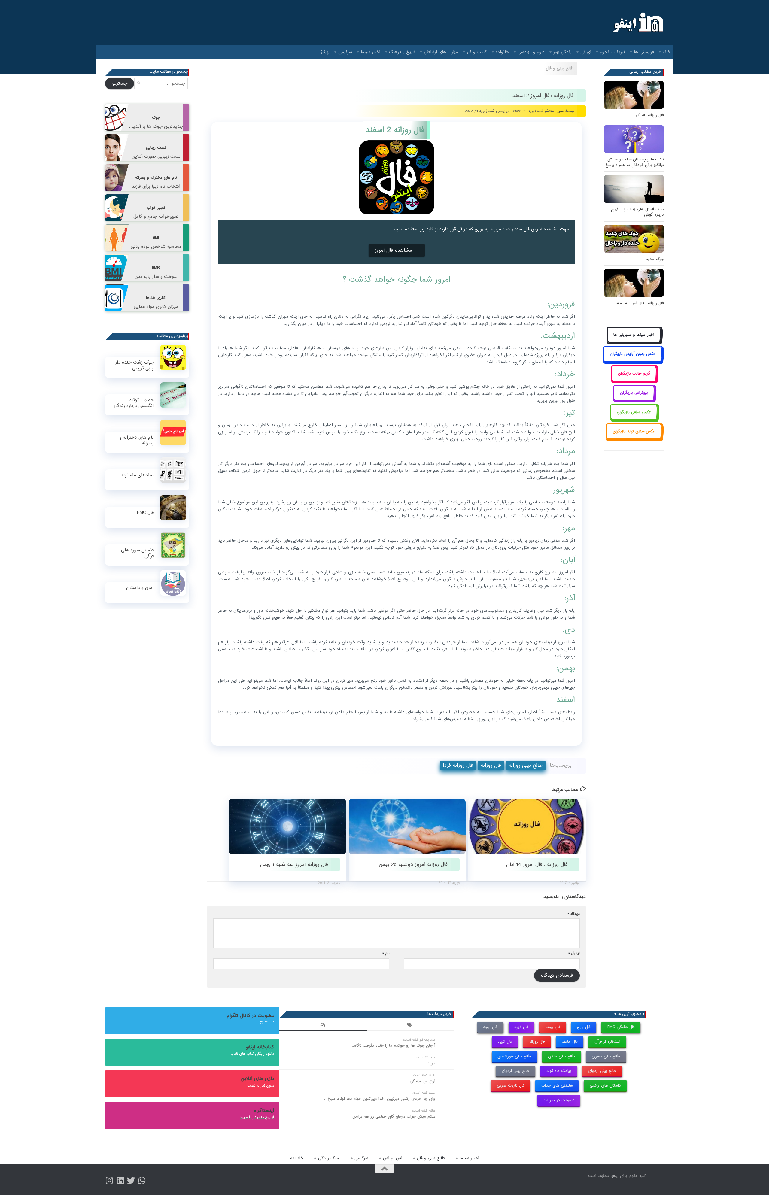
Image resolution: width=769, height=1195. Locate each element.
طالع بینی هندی (561, 1056)
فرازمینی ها (644, 52)
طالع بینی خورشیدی (514, 1056)
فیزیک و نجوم (612, 52)
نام (385, 953)
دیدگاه (574, 914)
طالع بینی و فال (560, 68)
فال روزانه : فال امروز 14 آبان (536, 864)
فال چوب (552, 1027)
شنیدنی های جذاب (557, 1085)
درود (431, 1063)
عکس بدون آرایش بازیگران (632, 354)
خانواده (502, 52)
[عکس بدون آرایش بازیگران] (632, 361)
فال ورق (584, 1027)
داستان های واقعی (605, 1085)
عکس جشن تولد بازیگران (634, 431)
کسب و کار (477, 52)
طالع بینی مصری (606, 1056)
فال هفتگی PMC (621, 1027)
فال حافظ (570, 1042)
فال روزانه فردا (458, 765)
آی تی (585, 52)
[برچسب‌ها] (410, 1025)
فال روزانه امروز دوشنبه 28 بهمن (413, 864)
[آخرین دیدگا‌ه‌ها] (322, 1025)
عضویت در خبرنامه (558, 1100)
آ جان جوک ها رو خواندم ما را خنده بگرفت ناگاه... (393, 1045)
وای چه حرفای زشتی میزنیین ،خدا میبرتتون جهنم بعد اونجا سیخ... (379, 1099)
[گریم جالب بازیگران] (633, 380)
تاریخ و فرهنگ (402, 52)
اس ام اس (392, 1158)
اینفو (615, 1176)
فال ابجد (490, 1027)
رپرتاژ (325, 52)
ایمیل (574, 953)
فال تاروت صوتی (510, 1085)
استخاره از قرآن (607, 1042)
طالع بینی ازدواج (602, 1071)
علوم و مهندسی (531, 52)
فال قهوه (521, 1027)
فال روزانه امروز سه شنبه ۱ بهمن (294, 864)
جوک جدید (655, 259)
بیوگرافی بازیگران (634, 393)
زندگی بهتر (562, 52)
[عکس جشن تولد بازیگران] (634, 438)
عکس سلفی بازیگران (634, 412)
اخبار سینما (370, 52)
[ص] (109, 1180)
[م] (142, 1180)
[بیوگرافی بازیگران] (633, 399)
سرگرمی (345, 52)
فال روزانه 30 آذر (650, 115)
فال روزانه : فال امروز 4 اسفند (639, 303)
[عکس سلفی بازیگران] (634, 419)
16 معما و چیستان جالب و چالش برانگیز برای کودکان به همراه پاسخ (635, 162)
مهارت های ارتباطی (441, 52)
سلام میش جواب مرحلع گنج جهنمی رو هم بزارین (393, 1116)
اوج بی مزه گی (422, 1081)
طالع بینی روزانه (526, 765)
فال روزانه (491, 765)
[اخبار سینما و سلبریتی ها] (634, 341)
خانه (666, 52)
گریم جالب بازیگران (634, 373)
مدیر (560, 111)
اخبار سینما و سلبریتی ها (633, 335)
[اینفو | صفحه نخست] (637, 22)
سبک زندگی (329, 1158)
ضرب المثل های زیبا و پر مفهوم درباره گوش (637, 212)
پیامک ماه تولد (558, 1071)
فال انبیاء (504, 1042)
